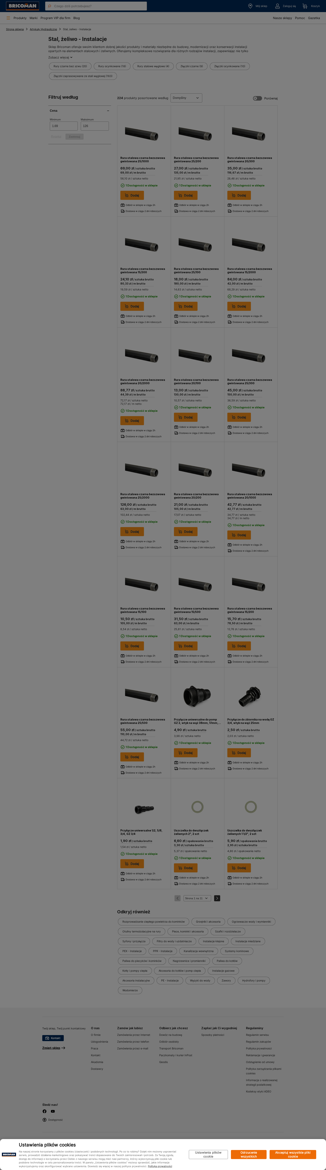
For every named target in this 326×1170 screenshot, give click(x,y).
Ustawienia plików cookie (208, 1154)
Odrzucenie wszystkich (249, 1154)
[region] (163, 1154)
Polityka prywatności (160, 1166)
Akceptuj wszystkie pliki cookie (293, 1154)
